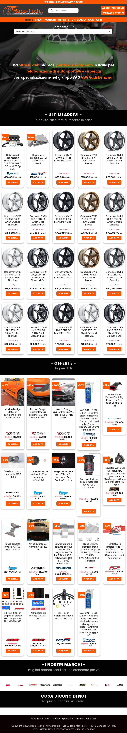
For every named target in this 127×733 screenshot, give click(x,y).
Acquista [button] (13, 182)
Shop (39, 20)
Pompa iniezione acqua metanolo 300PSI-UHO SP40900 (89, 483)
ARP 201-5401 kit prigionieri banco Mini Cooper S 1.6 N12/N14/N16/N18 (13, 617)
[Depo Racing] (82, 685)
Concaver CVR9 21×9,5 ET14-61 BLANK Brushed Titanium (12, 220)
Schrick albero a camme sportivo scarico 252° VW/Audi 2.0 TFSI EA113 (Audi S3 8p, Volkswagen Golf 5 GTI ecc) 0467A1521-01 (63, 554)
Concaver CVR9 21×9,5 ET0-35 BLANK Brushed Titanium (12, 276)
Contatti (95, 20)
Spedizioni (67, 718)
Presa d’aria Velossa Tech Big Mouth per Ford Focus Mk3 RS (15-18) (114, 400)
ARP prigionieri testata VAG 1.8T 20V (38, 616)
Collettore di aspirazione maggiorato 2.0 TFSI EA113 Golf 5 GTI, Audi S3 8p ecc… (12, 162)
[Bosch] (20, 685)
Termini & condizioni (85, 718)
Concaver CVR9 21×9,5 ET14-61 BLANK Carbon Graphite (114, 159)
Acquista (114, 429)
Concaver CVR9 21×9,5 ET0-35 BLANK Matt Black (63, 219)
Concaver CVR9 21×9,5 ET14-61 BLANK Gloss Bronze (88, 159)
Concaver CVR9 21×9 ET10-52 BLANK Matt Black (63, 275)
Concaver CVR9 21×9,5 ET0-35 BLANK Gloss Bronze (88, 220)
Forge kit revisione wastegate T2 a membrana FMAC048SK (38, 475)
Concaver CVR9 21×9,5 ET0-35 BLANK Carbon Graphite (114, 220)
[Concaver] (58, 685)
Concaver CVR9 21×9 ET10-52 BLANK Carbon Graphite (114, 276)
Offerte (63, 20)
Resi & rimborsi (52, 718)
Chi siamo (78, 20)
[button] (113, 13)
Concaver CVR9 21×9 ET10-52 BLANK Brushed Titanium (12, 331)
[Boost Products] (8, 685)
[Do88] (107, 685)
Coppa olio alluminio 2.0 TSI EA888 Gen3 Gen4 (38, 159)
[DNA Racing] (95, 685)
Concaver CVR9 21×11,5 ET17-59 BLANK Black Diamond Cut (114, 331)
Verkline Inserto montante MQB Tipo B (12, 474)
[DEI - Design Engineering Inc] (70, 685)
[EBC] (120, 685)
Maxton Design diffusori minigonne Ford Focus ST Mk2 (12, 413)
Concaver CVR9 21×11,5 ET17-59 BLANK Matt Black (63, 330)
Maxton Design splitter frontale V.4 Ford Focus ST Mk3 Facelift (63, 413)
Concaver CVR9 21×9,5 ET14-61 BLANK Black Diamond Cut (38, 220)
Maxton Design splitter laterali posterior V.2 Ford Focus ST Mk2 (38, 413)
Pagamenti (37, 718)
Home (29, 20)
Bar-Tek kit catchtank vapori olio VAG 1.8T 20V (63, 616)
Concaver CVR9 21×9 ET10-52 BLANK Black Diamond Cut (38, 331)
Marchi (50, 20)
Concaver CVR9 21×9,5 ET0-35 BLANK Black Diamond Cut (38, 276)
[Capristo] (33, 685)
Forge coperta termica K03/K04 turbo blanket (13, 547)
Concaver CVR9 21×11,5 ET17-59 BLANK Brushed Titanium (88, 331)
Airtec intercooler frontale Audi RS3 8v (38, 547)
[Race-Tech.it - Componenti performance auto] (23, 10)
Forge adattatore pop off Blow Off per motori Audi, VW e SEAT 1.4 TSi (63, 475)
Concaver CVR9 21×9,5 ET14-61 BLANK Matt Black (63, 158)
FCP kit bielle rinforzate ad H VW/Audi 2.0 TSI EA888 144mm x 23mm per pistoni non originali (114, 551)
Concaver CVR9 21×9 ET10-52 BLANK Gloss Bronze (88, 276)
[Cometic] (45, 685)
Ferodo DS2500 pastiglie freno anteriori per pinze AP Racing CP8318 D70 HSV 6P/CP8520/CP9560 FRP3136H (90, 552)
